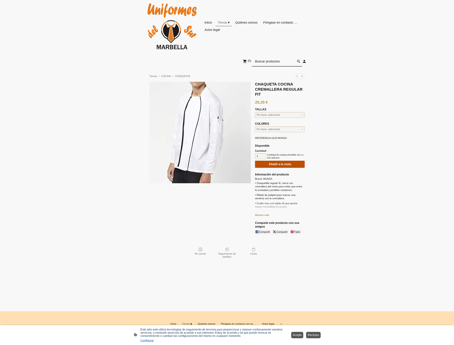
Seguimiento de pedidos (227, 255)
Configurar (147, 340)
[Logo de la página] (172, 26)
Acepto (297, 334)
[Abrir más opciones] (281, 324)
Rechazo (313, 334)
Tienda (153, 76)
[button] (299, 61)
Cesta (253, 253)
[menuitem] (297, 76)
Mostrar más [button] (262, 215)
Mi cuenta (200, 253)
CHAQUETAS (182, 76)
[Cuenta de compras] (304, 61)
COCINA (166, 76)
